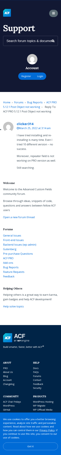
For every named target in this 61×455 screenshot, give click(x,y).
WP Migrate (39, 405)
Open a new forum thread (19, 217)
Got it (30, 446)
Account (7, 380)
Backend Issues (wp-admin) (19, 244)
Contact (37, 380)
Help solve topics (13, 306)
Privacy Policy (47, 430)
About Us (8, 372)
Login (40, 76)
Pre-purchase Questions (18, 253)
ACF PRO (8, 258)
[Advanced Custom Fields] (7, 13)
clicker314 (25, 124)
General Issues (12, 235)
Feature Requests (13, 272)
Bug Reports (35, 102)
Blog (5, 376)
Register (26, 76)
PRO (5, 368)
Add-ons (8, 263)
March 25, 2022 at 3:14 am (35, 128)
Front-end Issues (13, 240)
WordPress (9, 405)
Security (37, 387)
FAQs (36, 372)
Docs (36, 368)
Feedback (8, 276)
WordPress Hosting (43, 401)
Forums (18, 102)
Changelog (8, 384)
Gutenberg (9, 249)
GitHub (6, 409)
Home (6, 102)
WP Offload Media (42, 409)
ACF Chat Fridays (12, 401)
